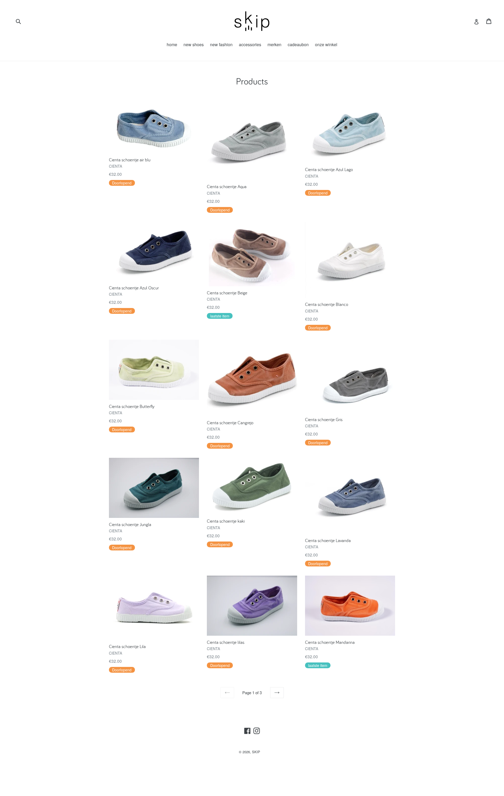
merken (274, 44)
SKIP (256, 751)
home (172, 44)
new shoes (193, 44)
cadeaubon (298, 44)
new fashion (221, 44)
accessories (250, 44)
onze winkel (326, 44)
